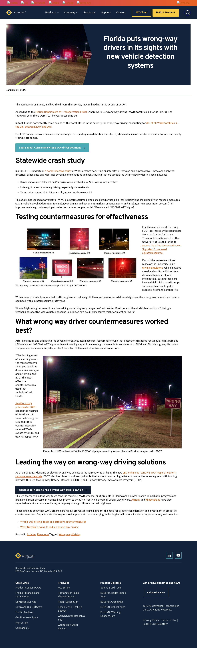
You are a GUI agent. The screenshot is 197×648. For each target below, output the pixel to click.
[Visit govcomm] (84, 3)
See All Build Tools (110, 587)
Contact (121, 12)
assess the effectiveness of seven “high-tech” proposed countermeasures (161, 249)
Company (69, 12)
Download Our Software (28, 607)
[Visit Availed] (68, 3)
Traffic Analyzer (24, 612)
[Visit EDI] (24, 3)
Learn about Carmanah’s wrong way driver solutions (50, 147)
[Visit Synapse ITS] (183, 3)
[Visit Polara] (12, 3)
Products (50, 12)
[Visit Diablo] (54, 3)
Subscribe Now (156, 594)
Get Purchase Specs (26, 617)
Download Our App (25, 601)
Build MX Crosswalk (111, 601)
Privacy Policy (151, 620)
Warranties (21, 622)
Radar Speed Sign (68, 601)
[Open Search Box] (187, 13)
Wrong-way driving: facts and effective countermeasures (53, 521)
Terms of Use (168, 620)
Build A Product (165, 14)
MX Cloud (141, 14)
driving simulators (152, 267)
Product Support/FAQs (28, 587)
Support (106, 12)
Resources (89, 12)
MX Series (64, 587)
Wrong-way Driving (69, 534)
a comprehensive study (58, 171)
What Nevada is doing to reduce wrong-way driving (49, 527)
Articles (31, 534)
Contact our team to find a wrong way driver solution (51, 489)
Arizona (135, 499)
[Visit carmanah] (38, 3)
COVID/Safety (159, 623)
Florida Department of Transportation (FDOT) (61, 112)
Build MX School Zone (112, 607)
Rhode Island (152, 499)
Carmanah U (22, 627)
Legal (146, 623)
